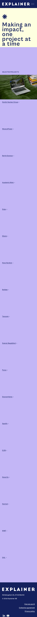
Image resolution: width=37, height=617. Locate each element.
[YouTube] (8, 615)
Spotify (4, 424)
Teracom (5, 316)
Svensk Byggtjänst (9, 343)
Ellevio (4, 236)
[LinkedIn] (3, 615)
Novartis (5, 477)
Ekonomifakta (7, 397)
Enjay (4, 209)
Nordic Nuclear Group (10, 102)
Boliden (5, 290)
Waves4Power (7, 129)
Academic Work (8, 182)
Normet (5, 504)
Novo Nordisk (7, 263)
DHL (3, 557)
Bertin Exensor (7, 156)
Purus (4, 370)
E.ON (4, 450)
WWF (4, 531)
